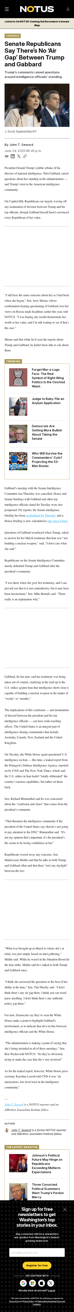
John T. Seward (21, 145)
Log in (51, 1290)
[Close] (65, 1209)
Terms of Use (14, 1301)
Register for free (37, 1265)
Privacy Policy (28, 1301)
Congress (12, 35)
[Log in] (67, 9)
